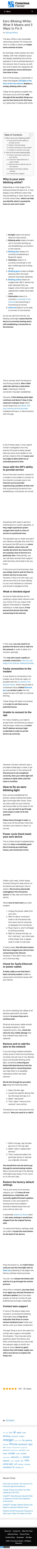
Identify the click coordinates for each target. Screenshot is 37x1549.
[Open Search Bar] (32, 11)
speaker (6, 1461)
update (17, 1461)
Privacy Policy (24, 1534)
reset (5, 1454)
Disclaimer (20, 1537)
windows (27, 1464)
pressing (22, 1450)
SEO (21, 1457)
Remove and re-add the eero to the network (20, 165)
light (30, 1444)
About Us (8, 1531)
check (16, 1440)
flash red (6, 1270)
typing (12, 1461)
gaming (29, 1440)
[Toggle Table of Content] (30, 135)
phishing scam (14, 1450)
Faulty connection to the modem (20, 147)
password (6, 1450)
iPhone (13, 1444)
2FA (4, 1432)
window (20, 1464)
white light (8, 1464)
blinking (6, 1436)
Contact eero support (16, 173)
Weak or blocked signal (17, 145)
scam (18, 1454)
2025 (10, 1433)
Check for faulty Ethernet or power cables (19, 161)
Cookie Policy (10, 1537)
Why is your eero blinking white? (18, 138)
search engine (6, 1457)
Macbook (9, 1447)
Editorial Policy (13, 1534)
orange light (24, 1447)
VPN (26, 1460)
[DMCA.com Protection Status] (5, 1547)
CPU (20, 1440)
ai (14, 1432)
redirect (28, 1450)
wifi (15, 1464)
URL (22, 1461)
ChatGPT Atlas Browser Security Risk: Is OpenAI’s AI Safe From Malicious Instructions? (18, 1498)
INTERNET (10, 1421)
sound (26, 1457)
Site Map (29, 1537)
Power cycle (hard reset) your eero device (19, 156)
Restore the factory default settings (19, 170)
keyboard (22, 1444)
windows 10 (8, 1467)
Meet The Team (27, 1531)
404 (7, 1432)
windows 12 (19, 1467)
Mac (4, 1447)
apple (19, 1432)
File (23, 1440)
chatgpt (8, 1440)
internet (5, 1444)
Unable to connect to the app (19, 150)
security (15, 1457)
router (11, 1453)
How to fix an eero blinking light (18, 152)
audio (24, 1433)
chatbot (21, 1436)
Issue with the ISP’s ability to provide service (18, 142)
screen (23, 1454)
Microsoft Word (16, 1447)
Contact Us (16, 1531)
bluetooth (14, 1436)
